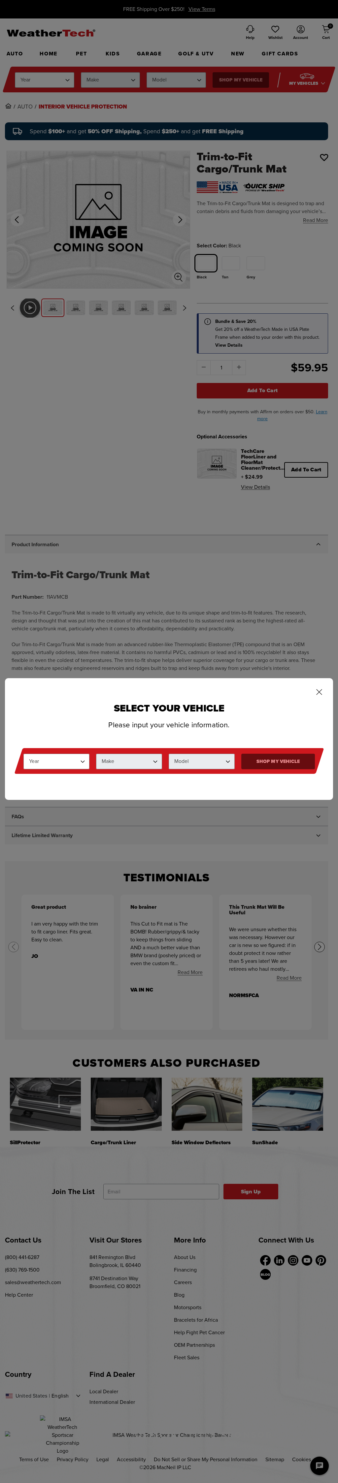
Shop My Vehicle (277, 761)
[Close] (319, 692)
